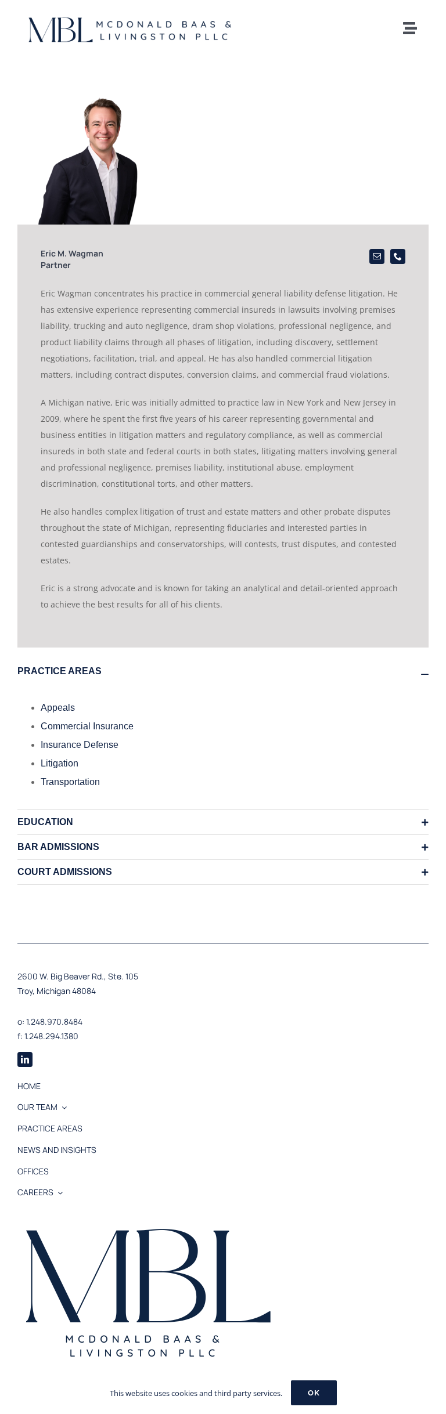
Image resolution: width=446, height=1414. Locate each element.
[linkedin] (25, 1059)
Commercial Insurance (87, 726)
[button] (223, 671)
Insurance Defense (79, 745)
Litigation (59, 763)
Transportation (70, 782)
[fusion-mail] (376, 256)
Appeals (58, 708)
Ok (314, 1392)
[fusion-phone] (397, 256)
